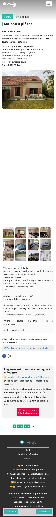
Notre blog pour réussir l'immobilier (28, 478)
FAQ (28, 450)
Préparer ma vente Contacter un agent (28, 412)
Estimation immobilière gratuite (28, 469)
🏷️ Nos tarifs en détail (28, 465)
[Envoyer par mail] (10, 355)
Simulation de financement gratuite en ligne (28, 473)
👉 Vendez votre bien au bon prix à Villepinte (26, 377)
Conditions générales (28, 454)
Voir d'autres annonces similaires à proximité (27, 348)
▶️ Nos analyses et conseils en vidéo (28, 482)
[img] (10, 4)
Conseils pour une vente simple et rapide (28, 493)
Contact (28, 458)
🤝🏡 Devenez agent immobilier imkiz (28, 486)
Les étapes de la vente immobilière (28, 497)
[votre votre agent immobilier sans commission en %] (9, 3)
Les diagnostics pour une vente (28, 501)
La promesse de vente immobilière (28, 506)
